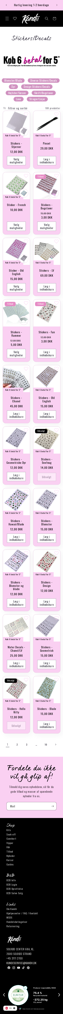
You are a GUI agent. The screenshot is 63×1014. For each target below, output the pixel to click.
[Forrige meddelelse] (6, 5)
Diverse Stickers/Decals (43, 80)
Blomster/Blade (13, 80)
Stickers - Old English (47, 399)
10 (46, 744)
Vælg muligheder (16, 160)
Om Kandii (11, 909)
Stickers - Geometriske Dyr (16, 461)
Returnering (12, 926)
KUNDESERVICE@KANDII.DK (21, 963)
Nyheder (10, 856)
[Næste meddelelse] (56, 5)
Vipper (9, 843)
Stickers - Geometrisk (46, 649)
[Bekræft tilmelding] (52, 806)
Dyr (13, 87)
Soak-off (11, 834)
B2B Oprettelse (14, 888)
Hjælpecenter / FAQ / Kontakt (22, 913)
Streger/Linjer (37, 99)
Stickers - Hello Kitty (16, 710)
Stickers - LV (46, 270)
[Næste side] (55, 744)
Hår (8, 847)
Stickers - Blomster (46, 522)
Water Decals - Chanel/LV (16, 649)
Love (18, 99)
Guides (10, 864)
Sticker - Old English (16, 272)
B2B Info (11, 880)
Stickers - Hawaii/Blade (16, 522)
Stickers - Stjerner (16, 145)
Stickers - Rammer (16, 334)
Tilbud (9, 851)
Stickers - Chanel (16, 399)
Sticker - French (16, 205)
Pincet (46, 143)
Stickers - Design (46, 584)
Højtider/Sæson (17, 93)
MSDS (9, 917)
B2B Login (11, 884)
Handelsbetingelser (16, 922)
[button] (7, 18)
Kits (8, 830)
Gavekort (11, 838)
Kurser (10, 860)
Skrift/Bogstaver (43, 93)
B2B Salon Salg (14, 893)
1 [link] (7, 744)
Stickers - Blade (46, 709)
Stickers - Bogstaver (47, 206)
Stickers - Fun (47, 332)
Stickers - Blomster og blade (16, 586)
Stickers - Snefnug (46, 461)
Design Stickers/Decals (37, 87)
